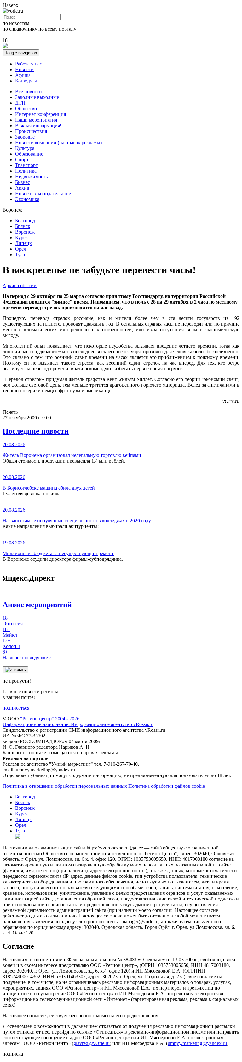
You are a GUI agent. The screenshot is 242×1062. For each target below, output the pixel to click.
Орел (20, 249)
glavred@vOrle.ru (91, 1043)
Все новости (28, 91)
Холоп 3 (11, 643)
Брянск (22, 226)
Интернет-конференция (40, 114)
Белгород (25, 220)
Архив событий (20, 285)
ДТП (20, 102)
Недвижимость (31, 176)
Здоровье (25, 136)
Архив (22, 187)
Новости (24, 69)
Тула (20, 254)
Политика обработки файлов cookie (166, 786)
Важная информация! (38, 125)
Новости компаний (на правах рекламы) (58, 142)
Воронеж (25, 232)
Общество (26, 108)
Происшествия (31, 131)
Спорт (22, 159)
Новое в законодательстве (43, 193)
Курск (21, 237)
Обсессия (13, 620)
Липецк (23, 243)
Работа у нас (28, 63)
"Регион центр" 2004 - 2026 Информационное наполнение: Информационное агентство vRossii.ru (78, 721)
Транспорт (26, 165)
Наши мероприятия (36, 119)
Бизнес (22, 182)
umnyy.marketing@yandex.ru (197, 1043)
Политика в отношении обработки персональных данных (65, 786)
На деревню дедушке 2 (27, 654)
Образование (29, 153)
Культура (24, 148)
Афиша (23, 75)
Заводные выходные (37, 97)
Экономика (27, 199)
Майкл (10, 632)
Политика (26, 170)
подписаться (16, 708)
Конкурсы (26, 80)
